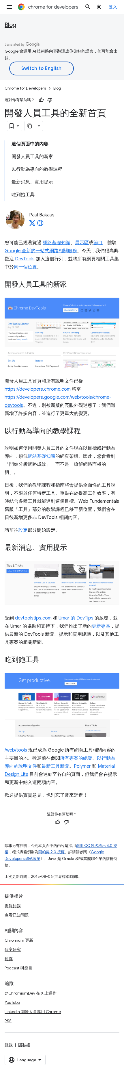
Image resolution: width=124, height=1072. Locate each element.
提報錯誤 (13, 905)
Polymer (82, 766)
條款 (9, 1045)
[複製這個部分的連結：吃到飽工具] (45, 660)
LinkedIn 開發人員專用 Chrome (33, 1011)
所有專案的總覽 (76, 758)
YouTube (12, 1002)
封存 (9, 958)
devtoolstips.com (33, 618)
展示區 (82, 243)
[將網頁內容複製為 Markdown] (30, 126)
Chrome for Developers (25, 88)
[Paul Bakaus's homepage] (40, 225)
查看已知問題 (17, 915)
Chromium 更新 (19, 940)
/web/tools (16, 750)
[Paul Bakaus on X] (32, 225)
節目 (98, 243)
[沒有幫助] (50, 100)
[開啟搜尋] (87, 6)
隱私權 (24, 1045)
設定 (23, 530)
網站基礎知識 (41, 456)
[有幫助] (41, 100)
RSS (8, 1020)
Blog (10, 25)
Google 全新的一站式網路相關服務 (41, 251)
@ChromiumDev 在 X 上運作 (31, 993)
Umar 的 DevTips (76, 618)
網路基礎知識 (56, 243)
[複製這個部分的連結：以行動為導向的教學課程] (86, 431)
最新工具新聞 (55, 766)
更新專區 (101, 626)
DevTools (25, 259)
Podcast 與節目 (18, 968)
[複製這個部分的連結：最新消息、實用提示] (72, 548)
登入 (113, 7)
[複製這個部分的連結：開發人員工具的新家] (72, 284)
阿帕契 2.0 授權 (51, 852)
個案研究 (13, 949)
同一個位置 (25, 267)
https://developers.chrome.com (38, 389)
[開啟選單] (9, 7)
